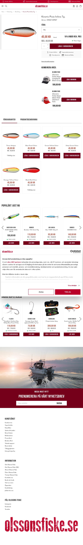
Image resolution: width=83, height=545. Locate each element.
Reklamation (9, 435)
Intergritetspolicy (10, 451)
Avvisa (41, 292)
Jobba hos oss (9, 490)
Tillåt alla (68, 292)
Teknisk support (9, 443)
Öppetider (8, 485)
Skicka (59, 403)
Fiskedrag (9, 12)
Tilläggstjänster (9, 448)
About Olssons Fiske (11, 470)
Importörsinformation (48, 61)
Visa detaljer (72, 285)
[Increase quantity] (48, 45)
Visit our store (9, 483)
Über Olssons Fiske (10, 472)
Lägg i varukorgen (65, 46)
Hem (3, 12)
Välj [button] (44, 30)
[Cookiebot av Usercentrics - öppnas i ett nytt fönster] (72, 251)
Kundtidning (8, 488)
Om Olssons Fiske (10, 464)
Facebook (8, 506)
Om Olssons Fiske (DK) (12, 467)
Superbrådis (9, 425)
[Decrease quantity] (48, 47)
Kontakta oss (9, 477)
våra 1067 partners (14, 262)
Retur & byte (9, 433)
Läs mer (11, 243)
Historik (55, 37)
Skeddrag (17, 12)
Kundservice (8, 422)
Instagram (8, 504)
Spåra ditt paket (10, 430)
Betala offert (9, 441)
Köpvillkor (8, 428)
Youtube (7, 509)
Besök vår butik (9, 480)
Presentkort (8, 438)
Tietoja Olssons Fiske (11, 475)
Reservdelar (8, 446)
